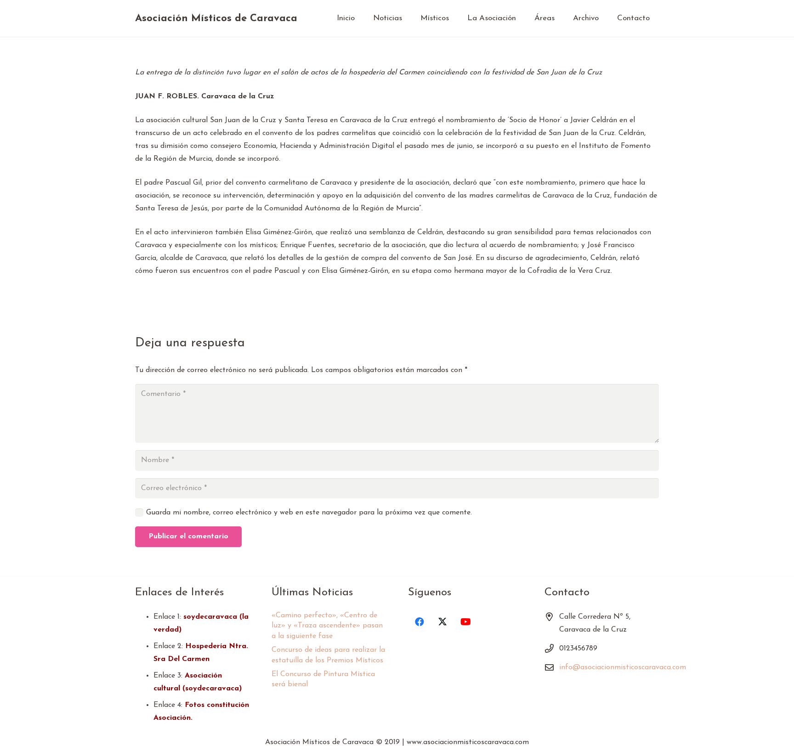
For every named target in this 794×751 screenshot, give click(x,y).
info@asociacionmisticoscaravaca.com (622, 667)
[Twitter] (442, 621)
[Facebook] (419, 621)
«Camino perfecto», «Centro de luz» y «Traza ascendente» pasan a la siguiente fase (327, 626)
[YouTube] (465, 621)
